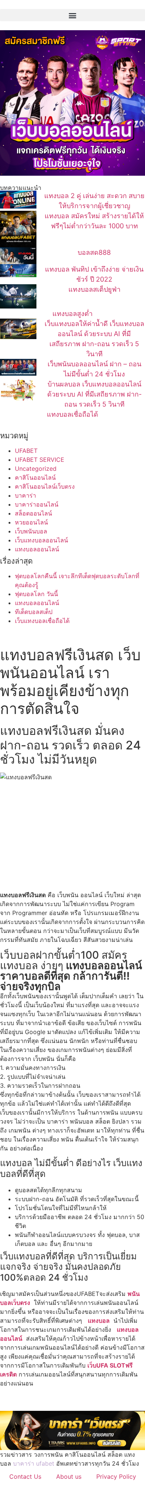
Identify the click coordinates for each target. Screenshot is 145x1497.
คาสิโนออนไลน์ (35, 477)
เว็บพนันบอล (31, 531)
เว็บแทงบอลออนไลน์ (41, 540)
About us (68, 1476)
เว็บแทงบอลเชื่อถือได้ (42, 620)
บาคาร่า (25, 495)
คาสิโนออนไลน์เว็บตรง (45, 486)
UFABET (26, 450)
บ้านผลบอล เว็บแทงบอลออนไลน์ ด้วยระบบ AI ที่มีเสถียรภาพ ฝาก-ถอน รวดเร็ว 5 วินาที (94, 394)
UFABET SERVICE (39, 459)
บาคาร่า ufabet (33, 1463)
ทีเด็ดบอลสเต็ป (33, 612)
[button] (72, 15)
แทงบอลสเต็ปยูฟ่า (94, 289)
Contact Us (25, 1476)
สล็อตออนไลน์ (33, 513)
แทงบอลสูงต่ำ (72, 313)
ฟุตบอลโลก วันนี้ (36, 594)
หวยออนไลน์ (31, 522)
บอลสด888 (94, 252)
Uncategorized (36, 468)
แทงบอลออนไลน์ (37, 549)
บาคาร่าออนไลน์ (36, 504)
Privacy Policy (116, 1476)
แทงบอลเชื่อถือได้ (72, 414)
